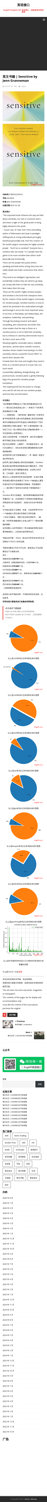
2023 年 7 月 (8, 1386)
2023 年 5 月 (8, 1396)
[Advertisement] (23, 47)
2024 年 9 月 (8, 1315)
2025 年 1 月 (8, 1294)
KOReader (20, 1149)
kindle (7, 1149)
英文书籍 (12, 1015)
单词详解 (8, 1156)
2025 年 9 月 (8, 1254)
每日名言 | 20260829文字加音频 (15, 1095)
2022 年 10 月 (8, 1431)
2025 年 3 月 (8, 1284)
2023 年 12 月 (8, 1360)
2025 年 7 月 (8, 1264)
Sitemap (34, 1499)
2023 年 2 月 (8, 1411)
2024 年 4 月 (8, 1340)
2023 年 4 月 (8, 1401)
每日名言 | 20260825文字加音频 (15, 1108)
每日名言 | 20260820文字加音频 (15, 1125)
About (27, 1499)
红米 (33, 1171)
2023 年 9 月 (8, 1376)
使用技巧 (34, 1149)
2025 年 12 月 (8, 1238)
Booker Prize (10, 1142)
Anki (6, 1135)
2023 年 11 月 (8, 1365)
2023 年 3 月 (8, 1406)
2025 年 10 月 (8, 1248)
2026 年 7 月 (8, 1203)
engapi (23, 86)
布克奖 (7, 1164)
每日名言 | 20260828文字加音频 (15, 1098)
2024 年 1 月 (8, 1355)
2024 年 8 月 (8, 1320)
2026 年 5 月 (8, 1213)
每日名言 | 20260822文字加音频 (15, 1118)
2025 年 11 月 (8, 1243)
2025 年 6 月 (8, 1269)
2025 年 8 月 (8, 1259)
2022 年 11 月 (8, 1426)
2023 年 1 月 (8, 1416)
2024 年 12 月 (8, 1299)
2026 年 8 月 (8, 1198)
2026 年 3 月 (8, 1223)
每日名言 (8, 1171)
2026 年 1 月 (8, 1233)
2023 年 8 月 (8, 1381)
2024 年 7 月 (8, 1325)
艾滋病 (7, 1178)
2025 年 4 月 (8, 1279)
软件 (6, 1185)
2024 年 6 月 (8, 1330)
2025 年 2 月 (8, 1289)
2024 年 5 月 (8, 1335)
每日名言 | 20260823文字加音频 (15, 1115)
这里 (20, 971)
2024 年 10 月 (8, 1309)
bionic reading (20, 1135)
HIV (33, 1142)
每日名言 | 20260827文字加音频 (15, 1102)
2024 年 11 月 (8, 1304)
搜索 (4, 1079)
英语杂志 (33, 1178)
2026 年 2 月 (8, 1228)
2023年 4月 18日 (11, 86)
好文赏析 (35, 1156)
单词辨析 (22, 1156)
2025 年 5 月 (8, 1274)
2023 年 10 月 (8, 1370)
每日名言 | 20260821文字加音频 (15, 1122)
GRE (23, 1142)
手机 (18, 1164)
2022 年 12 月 (8, 1421)
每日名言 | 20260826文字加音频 (15, 1105)
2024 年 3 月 (8, 1345)
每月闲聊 (22, 1171)
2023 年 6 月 (8, 1391)
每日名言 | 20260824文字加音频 (15, 1112)
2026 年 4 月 (8, 1218)
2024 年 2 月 (8, 1350)
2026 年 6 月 (8, 1208)
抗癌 (28, 1164)
